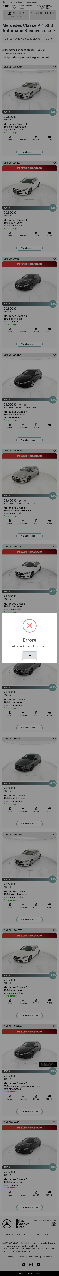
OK (29, 655)
